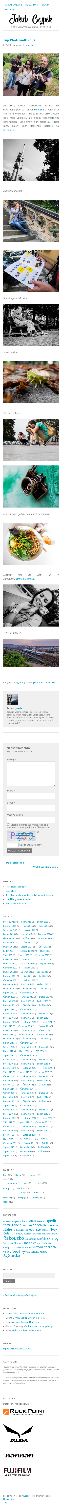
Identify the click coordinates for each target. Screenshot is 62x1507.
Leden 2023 (8, 963)
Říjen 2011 (8, 1139)
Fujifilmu (39, 109)
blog (16, 683)
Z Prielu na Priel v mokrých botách (28, 1313)
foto (21, 683)
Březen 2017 (45, 1047)
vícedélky (17, 1251)
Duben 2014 (45, 1093)
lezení (36, 1192)
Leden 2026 (42, 922)
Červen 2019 (9, 1013)
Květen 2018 (9, 1030)
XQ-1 (50, 121)
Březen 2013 (9, 1114)
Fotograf (45, 5)
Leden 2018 (24, 1034)
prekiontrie (52, 1233)
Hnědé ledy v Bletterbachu (18, 899)
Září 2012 (7, 1122)
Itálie (7, 1229)
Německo (18, 1233)
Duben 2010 (26, 1147)
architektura (8, 1221)
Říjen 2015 (47, 1068)
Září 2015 (7, 1072)
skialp (21, 1197)
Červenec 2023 (42, 955)
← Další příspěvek (13, 862)
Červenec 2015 (42, 1072)
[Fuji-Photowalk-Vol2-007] (31, 405)
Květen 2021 (29, 980)
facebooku (9, 130)
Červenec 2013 (27, 1105)
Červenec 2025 (10, 930)
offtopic (7, 1188)
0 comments (28, 45)
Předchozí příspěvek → (45, 867)
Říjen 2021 (28, 976)
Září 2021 (43, 976)
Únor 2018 (8, 1034)
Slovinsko (18, 1243)
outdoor (21, 1188)
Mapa (35, 5)
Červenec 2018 (25, 1026)
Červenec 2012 (42, 1122)
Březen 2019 (9, 1018)
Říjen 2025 (28, 926)
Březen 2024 (27, 946)
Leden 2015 (42, 1080)
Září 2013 (43, 1101)
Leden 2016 (42, 1063)
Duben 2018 (26, 1030)
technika (39, 1183)
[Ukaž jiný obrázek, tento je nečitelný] (38, 832)
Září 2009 (42, 1147)
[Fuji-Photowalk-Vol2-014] (31, 625)
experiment (12, 1183)
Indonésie (52, 1225)
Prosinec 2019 (10, 1005)
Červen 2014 (9, 1093)
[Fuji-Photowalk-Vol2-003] (31, 183)
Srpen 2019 (8, 1009)
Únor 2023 (43, 959)
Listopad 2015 (29, 1068)
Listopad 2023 (27, 951)
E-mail (11, 802)
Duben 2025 (9, 934)
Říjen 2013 (28, 1101)
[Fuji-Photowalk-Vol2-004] (31, 290)
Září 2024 (27, 938)
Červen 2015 (9, 1076)
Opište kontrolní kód (29, 845)
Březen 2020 (9, 1001)
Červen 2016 (9, 1059)
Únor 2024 (44, 946)
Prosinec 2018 (10, 1022)
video (6, 1202)
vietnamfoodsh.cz (25, 579)
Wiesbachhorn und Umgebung (26, 1322)
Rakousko (13, 1238)
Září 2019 (43, 1005)
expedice (32, 1175)
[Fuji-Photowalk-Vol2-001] (31, 244)
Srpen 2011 (40, 1139)
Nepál (46, 1230)
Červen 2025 (30, 930)
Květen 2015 (27, 1076)
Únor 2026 (26, 922)
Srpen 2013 (8, 1105)
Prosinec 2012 (10, 1118)
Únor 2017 (8, 1051)
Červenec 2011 (10, 1143)
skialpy (53, 1238)
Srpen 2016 (8, 1055)
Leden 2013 (42, 1114)
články (18, 1175)
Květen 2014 (27, 1093)
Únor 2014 (26, 1097)
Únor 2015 (26, 1080)
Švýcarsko (11, 1256)
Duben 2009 (26, 1151)
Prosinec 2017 (43, 1034)
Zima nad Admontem (16, 903)
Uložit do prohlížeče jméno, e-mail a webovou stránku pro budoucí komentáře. (28, 826)
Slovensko (8, 1243)
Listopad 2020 (10, 988)
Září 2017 (43, 1038)
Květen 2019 (27, 1013)
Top (5, 1502)
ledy (31, 1229)
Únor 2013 (26, 1114)
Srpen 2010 (8, 1147)
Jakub (19, 708)
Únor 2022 (26, 972)
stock (26, 1183)
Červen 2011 (30, 1143)
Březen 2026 (9, 922)
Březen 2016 (9, 1063)
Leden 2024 (8, 951)
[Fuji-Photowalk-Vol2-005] (31, 345)
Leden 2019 (42, 1018)
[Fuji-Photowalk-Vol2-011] (31, 506)
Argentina (17, 1221)
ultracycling (26, 1248)
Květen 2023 (9, 959)
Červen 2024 (30, 942)
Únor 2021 (26, 984)
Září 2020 (43, 988)
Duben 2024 (9, 946)
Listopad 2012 (29, 1118)
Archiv (28, 5)
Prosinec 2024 (44, 934)
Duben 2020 (45, 997)
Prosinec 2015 (10, 1068)
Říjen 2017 (28, 1038)
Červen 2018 (45, 1026)
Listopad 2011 (29, 1135)
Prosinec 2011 (10, 1135)
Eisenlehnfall (12, 891)
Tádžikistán (16, 1248)
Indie (43, 1225)
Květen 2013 (27, 1109)
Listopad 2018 (29, 1022)
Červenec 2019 (27, 1009)
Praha (41, 683)
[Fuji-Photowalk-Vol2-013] (31, 665)
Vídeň (27, 1252)
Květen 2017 (27, 1047)
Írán (37, 1252)
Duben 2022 (9, 972)
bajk (24, 1221)
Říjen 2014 (28, 1084)
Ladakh (24, 1230)
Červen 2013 (9, 1109)
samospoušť (30, 1239)
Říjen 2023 (45, 951)
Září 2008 (42, 1151)
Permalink (50, 683)
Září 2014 (43, 1084)
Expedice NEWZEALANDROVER (17, 1348)
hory (23, 1192)
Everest (40, 1221)
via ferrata (36, 1197)
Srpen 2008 (8, 1155)
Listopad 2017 (10, 1038)
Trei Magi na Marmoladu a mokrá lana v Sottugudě (29, 895)
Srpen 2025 (44, 926)
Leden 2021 (42, 984)
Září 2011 (24, 1139)
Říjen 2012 (47, 1118)
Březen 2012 (9, 1130)
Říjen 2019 (28, 1005)
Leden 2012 (42, 1130)
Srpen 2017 (8, 1043)
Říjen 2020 (28, 988)
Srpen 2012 (23, 1122)
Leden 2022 (42, 972)
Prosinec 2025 (10, 926)
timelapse (7, 1248)
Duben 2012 (45, 1126)
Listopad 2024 (10, 938)
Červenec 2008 (27, 1155)
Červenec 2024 (10, 942)
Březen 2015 (9, 1080)
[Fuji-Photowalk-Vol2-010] (31, 459)
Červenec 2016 (27, 1055)
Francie (15, 1225)
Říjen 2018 (47, 1022)
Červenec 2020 (27, 992)
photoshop (36, 1234)
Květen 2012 (27, 1126)
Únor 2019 (26, 1018)
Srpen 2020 (8, 992)
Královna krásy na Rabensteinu (26, 1330)
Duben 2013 (45, 1109)
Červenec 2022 (10, 967)
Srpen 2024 (43, 938)
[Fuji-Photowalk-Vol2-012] (31, 567)
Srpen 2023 (23, 955)
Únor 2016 (26, 1063)
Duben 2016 (45, 1059)
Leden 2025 (26, 934)
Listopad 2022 (27, 963)
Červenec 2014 (27, 1089)
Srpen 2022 (45, 963)
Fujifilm (34, 683)
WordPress (28, 1496)
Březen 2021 (9, 984)
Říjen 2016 (24, 1051)
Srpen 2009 (8, 1151)
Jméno (11, 790)
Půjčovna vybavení (13, 5)
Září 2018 (7, 1026)
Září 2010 (46, 1143)
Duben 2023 (26, 959)
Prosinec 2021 (10, 976)
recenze (7, 1197)
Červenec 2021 (10, 980)
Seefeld (41, 1238)
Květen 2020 (27, 997)
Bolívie (32, 1221)
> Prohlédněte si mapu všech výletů (20, 1295)
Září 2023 (7, 955)
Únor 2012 (26, 1130)
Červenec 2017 (27, 1043)
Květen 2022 (29, 967)
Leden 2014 (42, 1097)
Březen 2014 (9, 1097)
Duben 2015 (45, 1076)
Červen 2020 (9, 997)
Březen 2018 (44, 1030)
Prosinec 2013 (10, 1101)
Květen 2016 (27, 1059)
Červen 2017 (9, 1047)
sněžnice (29, 1243)
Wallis (33, 1252)
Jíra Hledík (17, 1230)
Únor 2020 (26, 1001)
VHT (35, 1247)
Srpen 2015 (23, 1072)
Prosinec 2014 (10, 1084)
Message (12, 759)
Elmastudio (8, 1499)
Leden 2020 (42, 1001)
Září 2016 (40, 1051)
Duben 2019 (45, 1013)
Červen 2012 (9, 1126)
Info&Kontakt (10, 10)
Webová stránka (15, 814)
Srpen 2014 (8, 1089)
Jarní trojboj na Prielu (16, 886)
